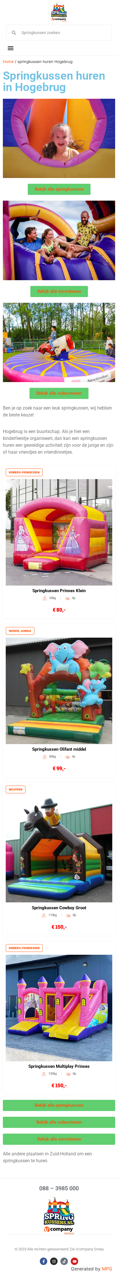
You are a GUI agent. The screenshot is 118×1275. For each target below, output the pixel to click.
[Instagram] (54, 1261)
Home (8, 61)
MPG (107, 1269)
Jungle (25, 630)
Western (15, 789)
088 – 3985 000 (59, 1188)
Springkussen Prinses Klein (59, 590)
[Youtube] (74, 1261)
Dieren (14, 630)
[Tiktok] (64, 1261)
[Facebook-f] (43, 1261)
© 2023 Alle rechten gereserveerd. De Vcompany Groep (59, 1249)
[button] (10, 48)
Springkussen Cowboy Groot (59, 907)
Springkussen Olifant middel (59, 749)
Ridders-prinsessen (24, 472)
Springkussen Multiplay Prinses (59, 1066)
